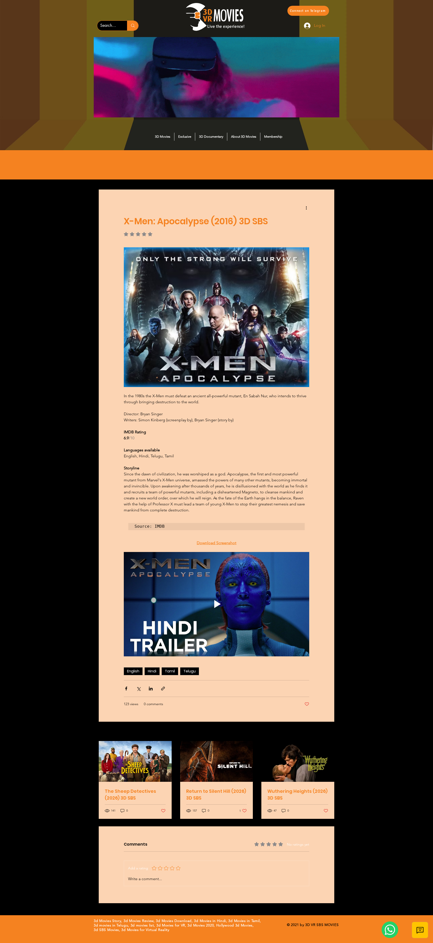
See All (328, 731)
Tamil (170, 671)
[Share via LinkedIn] (150, 688)
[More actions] (306, 208)
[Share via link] (163, 688)
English (133, 671)
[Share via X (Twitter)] (138, 688)
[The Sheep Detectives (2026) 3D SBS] (135, 761)
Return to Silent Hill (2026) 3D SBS (216, 794)
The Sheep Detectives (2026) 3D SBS (130, 794)
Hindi (152, 671)
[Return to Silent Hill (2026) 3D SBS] (216, 761)
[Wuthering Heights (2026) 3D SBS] (297, 761)
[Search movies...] (132, 26)
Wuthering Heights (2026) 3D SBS (297, 794)
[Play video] (216, 604)
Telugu (189, 671)
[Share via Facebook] (126, 688)
